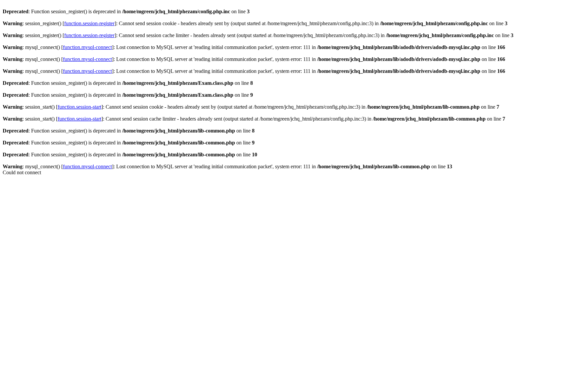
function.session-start (79, 107)
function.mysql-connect (87, 47)
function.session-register (89, 23)
